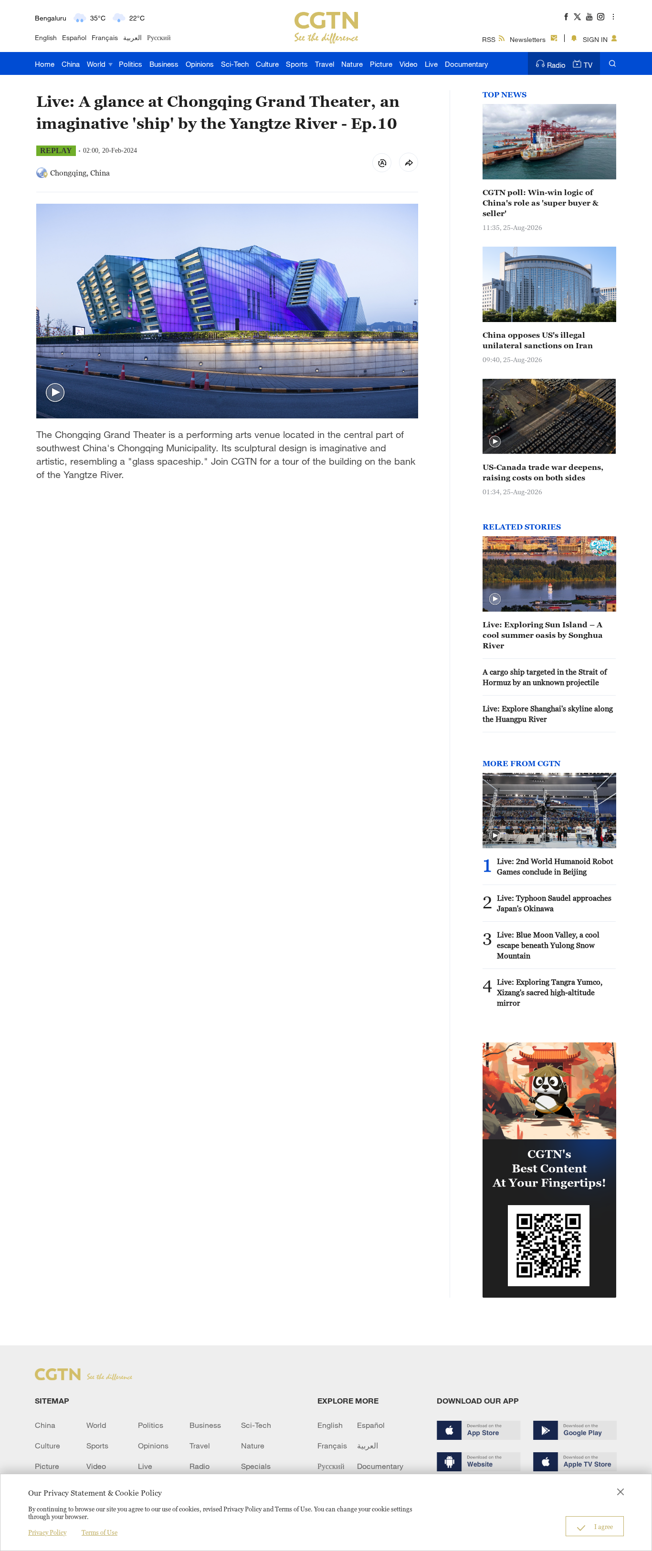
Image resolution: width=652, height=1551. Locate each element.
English (46, 37)
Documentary (466, 64)
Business (164, 64)
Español (74, 37)
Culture (267, 64)
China (71, 64)
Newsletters (528, 39)
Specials (256, 1466)
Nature (352, 64)
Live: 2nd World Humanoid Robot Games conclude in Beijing (555, 866)
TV (588, 65)
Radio (556, 65)
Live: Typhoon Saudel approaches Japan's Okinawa (554, 903)
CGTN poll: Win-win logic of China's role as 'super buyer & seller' (541, 203)
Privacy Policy (47, 1532)
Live (431, 64)
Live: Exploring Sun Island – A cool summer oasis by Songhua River (543, 635)
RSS (488, 39)
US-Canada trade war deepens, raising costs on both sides (543, 472)
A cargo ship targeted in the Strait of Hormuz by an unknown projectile (545, 677)
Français (105, 37)
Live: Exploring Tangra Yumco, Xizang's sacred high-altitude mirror (549, 992)
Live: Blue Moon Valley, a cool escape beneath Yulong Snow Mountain (548, 945)
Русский (159, 37)
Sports (297, 64)
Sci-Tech (235, 64)
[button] (55, 393)
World (97, 64)
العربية (132, 37)
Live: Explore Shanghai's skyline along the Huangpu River (548, 713)
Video (409, 64)
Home (44, 64)
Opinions (200, 64)
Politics (130, 64)
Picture (381, 64)
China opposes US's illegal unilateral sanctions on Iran (538, 340)
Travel (324, 64)
